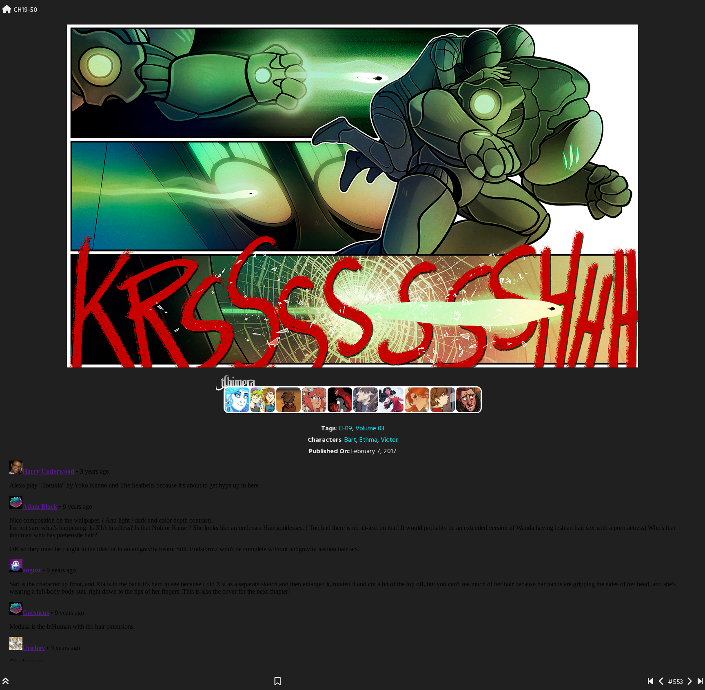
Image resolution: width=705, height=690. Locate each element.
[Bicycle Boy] (468, 399)
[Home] (6, 10)
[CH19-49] (661, 682)
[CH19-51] (689, 682)
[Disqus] (352, 559)
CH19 (345, 428)
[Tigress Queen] (417, 399)
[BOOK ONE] (650, 682)
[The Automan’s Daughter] (314, 399)
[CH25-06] (700, 682)
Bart (350, 440)
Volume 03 (369, 428)
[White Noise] (288, 399)
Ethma (368, 440)
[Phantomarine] (237, 399)
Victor (389, 440)
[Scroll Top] (5, 682)
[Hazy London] (263, 399)
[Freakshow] (442, 399)
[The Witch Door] (365, 399)
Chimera (348, 383)
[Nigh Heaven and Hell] (340, 399)
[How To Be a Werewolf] (391, 399)
